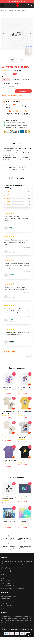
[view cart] (32, 5)
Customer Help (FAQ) (7, 606)
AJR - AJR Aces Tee (7, 436)
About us (3, 578)
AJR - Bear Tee (22, 460)
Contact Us (4, 603)
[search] (29, 5)
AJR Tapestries (22, 11)
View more (17, 470)
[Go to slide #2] (21, 60)
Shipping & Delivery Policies (8, 596)
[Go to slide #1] (12, 60)
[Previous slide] (3, 34)
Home (2, 11)
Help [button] (31, 634)
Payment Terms (5, 598)
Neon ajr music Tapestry (24, 497)
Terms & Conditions (6, 581)
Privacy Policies (5, 583)
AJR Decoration (11, 11)
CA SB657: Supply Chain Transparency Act (12, 588)
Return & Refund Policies (7, 601)
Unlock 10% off (3, 629)
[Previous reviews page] (21, 356)
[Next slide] (30, 34)
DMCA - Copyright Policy (7, 585)
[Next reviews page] (30, 356)
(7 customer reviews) (15, 70)
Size (3, 77)
